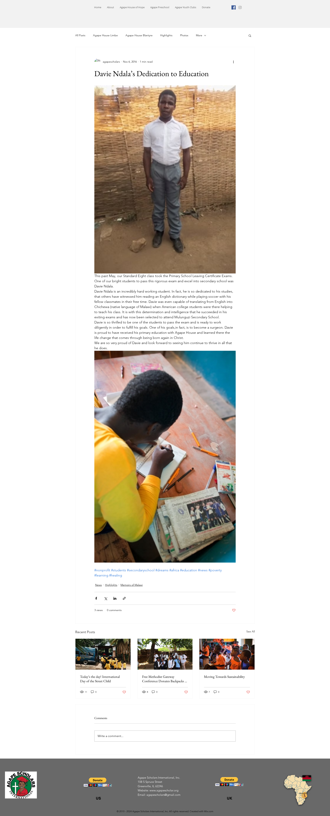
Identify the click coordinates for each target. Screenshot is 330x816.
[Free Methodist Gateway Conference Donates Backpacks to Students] (165, 654)
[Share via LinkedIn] (115, 598)
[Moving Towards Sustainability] (227, 654)
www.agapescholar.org (164, 790)
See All (250, 631)
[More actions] (233, 61)
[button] (250, 35)
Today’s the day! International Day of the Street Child (100, 678)
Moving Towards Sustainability (224, 676)
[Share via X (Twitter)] (105, 598)
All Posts (80, 35)
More (199, 35)
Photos (184, 35)
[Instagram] (240, 7)
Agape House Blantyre (139, 35)
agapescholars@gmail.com (163, 795)
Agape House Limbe (105, 35)
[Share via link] (124, 598)
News (98, 585)
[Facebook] (233, 7)
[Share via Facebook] (96, 598)
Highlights (166, 35)
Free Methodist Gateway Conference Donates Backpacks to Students (165, 678)
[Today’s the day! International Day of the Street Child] (103, 654)
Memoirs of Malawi (132, 585)
